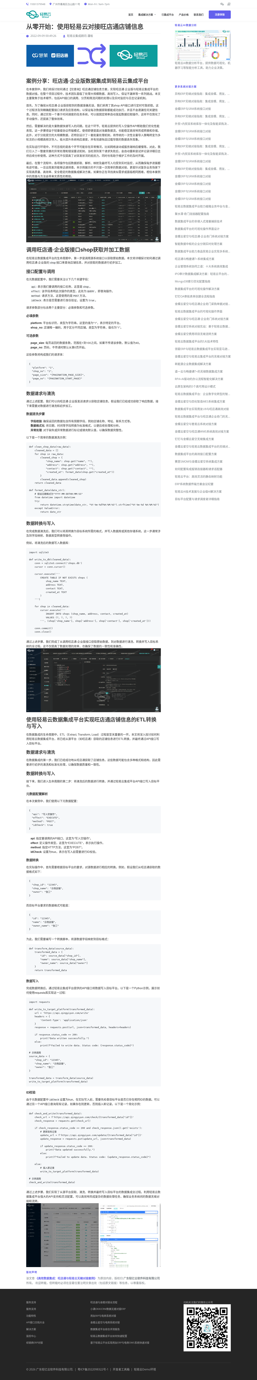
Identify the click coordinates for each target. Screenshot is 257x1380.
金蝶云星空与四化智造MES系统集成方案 (200, 401)
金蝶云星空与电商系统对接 (105, 1322)
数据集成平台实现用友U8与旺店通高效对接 (202, 409)
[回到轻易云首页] (38, 14)
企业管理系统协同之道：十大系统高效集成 (201, 266)
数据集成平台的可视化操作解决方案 (197, 289)
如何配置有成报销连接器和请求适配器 (198, 469)
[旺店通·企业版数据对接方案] (50, 55)
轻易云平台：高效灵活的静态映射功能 (198, 476)
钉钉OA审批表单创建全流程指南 (195, 296)
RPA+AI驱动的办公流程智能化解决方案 (199, 379)
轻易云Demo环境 (145, 1369)
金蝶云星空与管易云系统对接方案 (196, 424)
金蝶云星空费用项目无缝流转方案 (196, 334)
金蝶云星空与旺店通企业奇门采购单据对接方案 (204, 304)
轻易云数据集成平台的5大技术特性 (196, 341)
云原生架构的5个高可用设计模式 (195, 386)
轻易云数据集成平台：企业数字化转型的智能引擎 (205, 394)
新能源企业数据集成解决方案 (193, 364)
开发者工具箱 (121, 1369)
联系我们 (199, 14)
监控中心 (31, 1336)
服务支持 (31, 1302)
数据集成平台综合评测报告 (105, 1329)
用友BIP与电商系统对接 (103, 1315)
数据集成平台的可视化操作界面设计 (197, 229)
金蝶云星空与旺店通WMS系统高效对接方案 (202, 431)
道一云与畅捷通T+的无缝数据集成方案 (199, 371)
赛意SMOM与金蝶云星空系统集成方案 (199, 461)
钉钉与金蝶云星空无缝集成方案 (194, 439)
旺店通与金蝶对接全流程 (103, 1302)
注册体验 (220, 14)
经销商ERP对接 (34, 1342)
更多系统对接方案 (186, 86)
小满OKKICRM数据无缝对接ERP (108, 1309)
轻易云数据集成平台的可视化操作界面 (198, 311)
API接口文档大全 (35, 1322)
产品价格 (184, 14)
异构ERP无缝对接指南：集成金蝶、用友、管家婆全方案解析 (212, 94)
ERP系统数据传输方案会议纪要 (194, 484)
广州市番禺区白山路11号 (66, 4)
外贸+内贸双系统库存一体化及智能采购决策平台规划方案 (210, 124)
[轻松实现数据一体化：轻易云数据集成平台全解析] (222, 4)
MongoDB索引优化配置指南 (192, 281)
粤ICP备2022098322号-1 (93, 1369)
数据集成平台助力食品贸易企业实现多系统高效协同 (207, 251)
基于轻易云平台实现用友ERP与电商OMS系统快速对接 (119, 1342)
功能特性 (31, 1315)
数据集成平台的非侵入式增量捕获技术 (198, 221)
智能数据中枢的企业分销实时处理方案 (198, 244)
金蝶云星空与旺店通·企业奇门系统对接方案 (202, 236)
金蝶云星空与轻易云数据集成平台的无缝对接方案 (205, 446)
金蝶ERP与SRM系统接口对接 (193, 109)
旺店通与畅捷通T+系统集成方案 (194, 259)
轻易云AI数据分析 (186, 25)
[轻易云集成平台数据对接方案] (134, 55)
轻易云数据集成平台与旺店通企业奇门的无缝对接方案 (208, 416)
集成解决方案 (145, 14)
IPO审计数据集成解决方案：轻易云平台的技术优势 (206, 274)
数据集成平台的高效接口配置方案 (196, 454)
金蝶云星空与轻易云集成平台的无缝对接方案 (203, 356)
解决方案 (31, 1329)
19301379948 (37, 4)
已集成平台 (168, 14)
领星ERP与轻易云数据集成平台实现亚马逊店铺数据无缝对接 (212, 349)
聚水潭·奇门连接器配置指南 (192, 214)
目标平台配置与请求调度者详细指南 (197, 499)
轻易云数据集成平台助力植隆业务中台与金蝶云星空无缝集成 (212, 206)
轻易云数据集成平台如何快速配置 (108, 1336)
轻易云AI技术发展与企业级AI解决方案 (198, 491)
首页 (130, 14)
